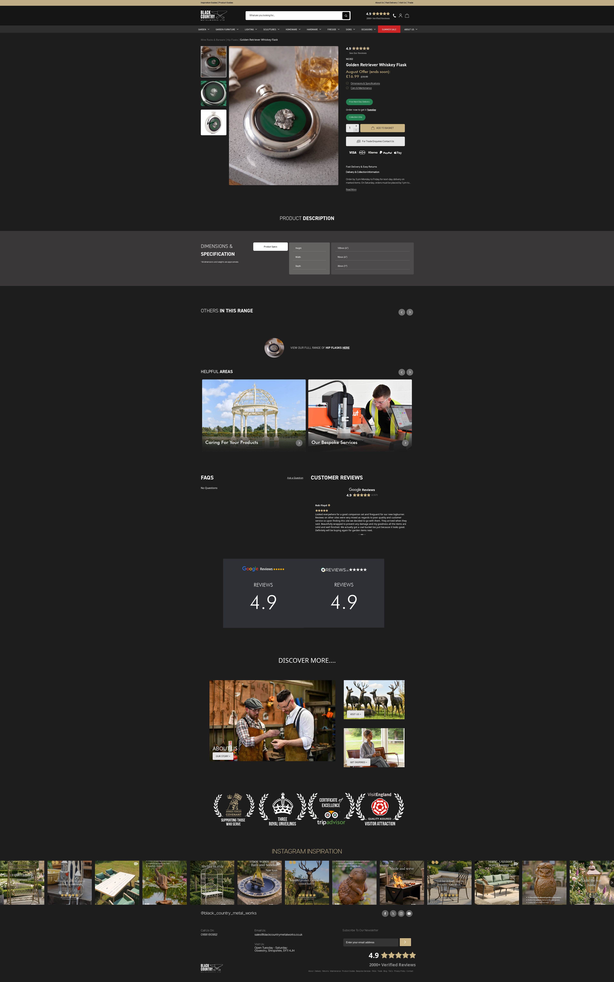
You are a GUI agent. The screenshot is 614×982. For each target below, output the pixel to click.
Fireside (331, 29)
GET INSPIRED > (358, 762)
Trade (410, 3)
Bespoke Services (363, 971)
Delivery (318, 971)
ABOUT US (225, 748)
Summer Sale (389, 29)
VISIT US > (355, 714)
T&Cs (390, 971)
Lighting (249, 29)
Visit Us (402, 3)
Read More (351, 190)
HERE (346, 348)
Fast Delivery (391, 3)
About (311, 971)
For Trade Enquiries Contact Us (378, 141)
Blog (385, 971)
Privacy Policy (399, 971)
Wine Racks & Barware (213, 39)
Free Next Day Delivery (359, 102)
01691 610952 (209, 934)
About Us (379, 3)
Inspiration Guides (209, 3)
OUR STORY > (223, 756)
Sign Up (405, 942)
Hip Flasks (233, 39)
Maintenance (335, 971)
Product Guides (226, 3)
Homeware (291, 29)
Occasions (366, 29)
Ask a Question (295, 478)
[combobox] (298, 15)
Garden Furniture (225, 29)
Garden (202, 29)
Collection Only (355, 117)
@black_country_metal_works (228, 913)
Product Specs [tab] (270, 246)
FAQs (374, 971)
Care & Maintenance (361, 88)
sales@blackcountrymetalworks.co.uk (279, 934)
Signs (349, 29)
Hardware (312, 29)
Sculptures (269, 29)
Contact (409, 971)
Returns (325, 971)
